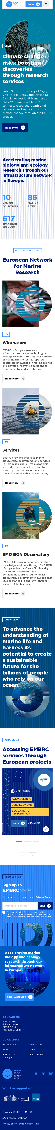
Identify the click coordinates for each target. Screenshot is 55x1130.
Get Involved (9, 1044)
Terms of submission (28, 1124)
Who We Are (35, 1044)
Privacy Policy (43, 897)
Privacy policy (9, 1124)
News (5, 1049)
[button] (5, 137)
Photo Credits (36, 1054)
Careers (33, 1049)
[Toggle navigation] (46, 4)
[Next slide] (32, 856)
